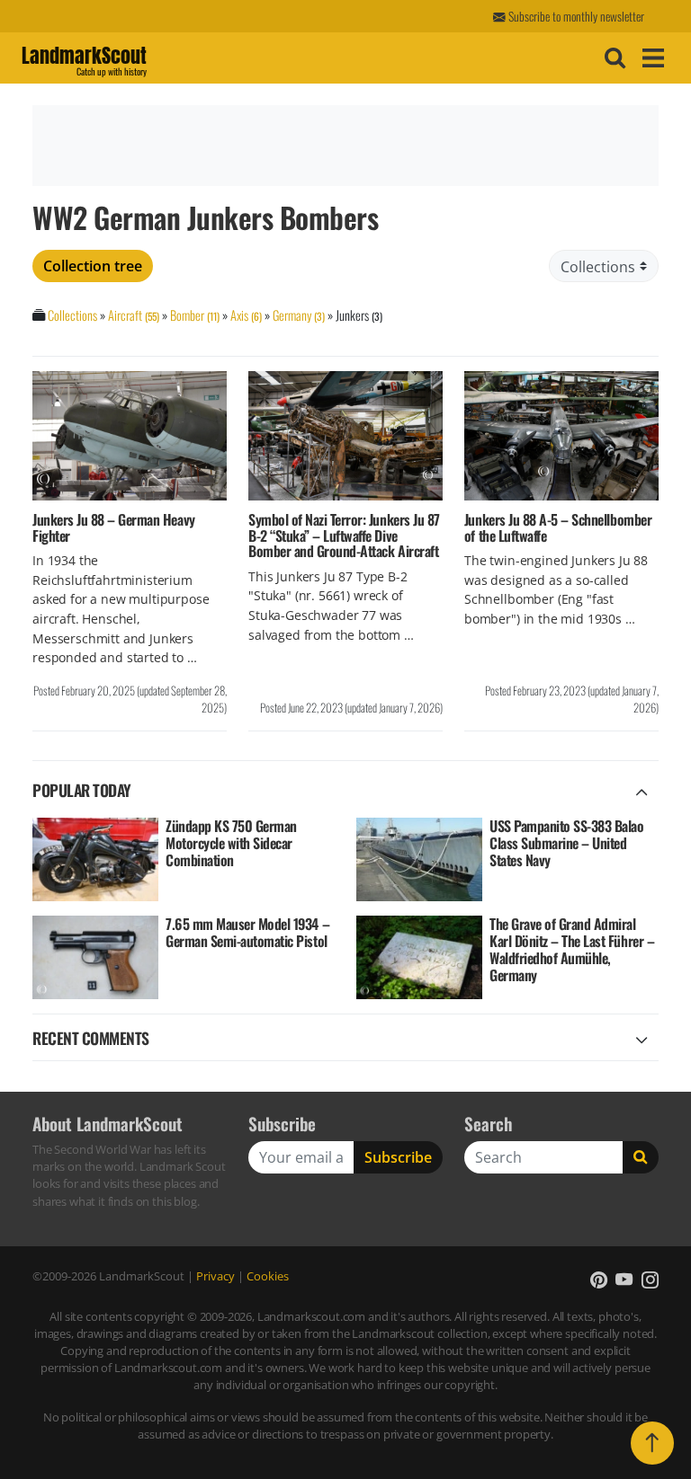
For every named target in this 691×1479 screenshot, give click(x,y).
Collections (72, 315)
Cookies (268, 1276)
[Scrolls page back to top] (652, 1443)
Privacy (215, 1276)
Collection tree (92, 266)
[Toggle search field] (613, 58)
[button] (598, 1280)
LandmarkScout (84, 58)
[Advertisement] (342, 145)
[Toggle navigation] (650, 58)
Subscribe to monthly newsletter (575, 16)
